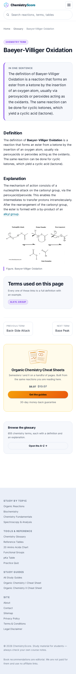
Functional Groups (14, 552)
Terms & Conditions (15, 623)
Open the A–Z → (38, 445)
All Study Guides (13, 577)
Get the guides (38, 394)
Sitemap (8, 613)
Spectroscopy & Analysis (18, 522)
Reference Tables (14, 541)
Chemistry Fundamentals (18, 516)
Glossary (18, 28)
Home (7, 28)
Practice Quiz (11, 563)
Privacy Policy (12, 618)
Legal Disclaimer (13, 629)
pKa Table (9, 557)
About (7, 602)
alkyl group (11, 214)
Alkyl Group (18, 302)
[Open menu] (68, 5)
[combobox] (38, 15)
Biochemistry (11, 511)
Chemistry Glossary (15, 536)
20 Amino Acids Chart (16, 547)
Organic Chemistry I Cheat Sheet (22, 582)
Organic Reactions (14, 506)
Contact (8, 608)
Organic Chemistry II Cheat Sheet (23, 588)
